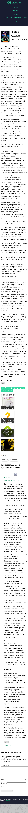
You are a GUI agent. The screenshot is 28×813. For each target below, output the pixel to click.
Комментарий (7, 765)
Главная (15, 7)
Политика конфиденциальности (15, 18)
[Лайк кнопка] (3, 383)
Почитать (14, 460)
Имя (3, 779)
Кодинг (5, 460)
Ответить (7, 745)
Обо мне (15, 11)
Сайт (3, 787)
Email (3, 783)
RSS (15, 21)
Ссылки (15, 14)
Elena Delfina (8, 800)
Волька (6, 478)
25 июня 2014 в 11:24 (11, 480)
